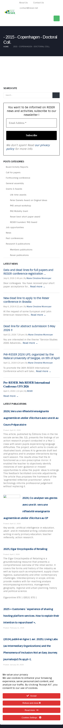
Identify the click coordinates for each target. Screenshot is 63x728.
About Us (23, 2)
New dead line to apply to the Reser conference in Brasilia (26, 300)
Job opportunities (15, 227)
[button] (58, 12)
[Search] (56, 95)
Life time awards (18, 194)
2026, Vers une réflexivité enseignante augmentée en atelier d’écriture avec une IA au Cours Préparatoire (30, 418)
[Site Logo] (10, 12)
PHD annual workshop (20, 205)
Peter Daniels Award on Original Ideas (28, 200)
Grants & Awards (14, 189)
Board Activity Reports (17, 167)
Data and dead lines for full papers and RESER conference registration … (28, 272)
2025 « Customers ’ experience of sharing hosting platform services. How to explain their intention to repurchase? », (31, 615)
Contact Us (38, 2)
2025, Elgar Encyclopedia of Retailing (25, 549)
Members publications (21, 249)
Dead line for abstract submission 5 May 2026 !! (29, 328)
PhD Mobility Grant (19, 211)
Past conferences (14, 238)
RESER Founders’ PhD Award (23, 222)
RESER (30, 391)
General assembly (15, 183)
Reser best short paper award (25, 216)
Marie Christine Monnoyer (39, 278)
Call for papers (13, 172)
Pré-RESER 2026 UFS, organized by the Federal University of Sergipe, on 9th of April (31, 356)
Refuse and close (31, 703)
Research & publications (18, 243)
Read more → (37, 286)
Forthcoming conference (18, 178)
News (8, 232)
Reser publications (19, 255)
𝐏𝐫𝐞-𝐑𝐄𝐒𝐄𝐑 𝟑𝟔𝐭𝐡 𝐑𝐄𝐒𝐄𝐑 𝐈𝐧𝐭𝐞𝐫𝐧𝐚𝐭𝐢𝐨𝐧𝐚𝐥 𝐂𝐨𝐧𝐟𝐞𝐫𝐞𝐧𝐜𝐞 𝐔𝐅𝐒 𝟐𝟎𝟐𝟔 (26, 384)
